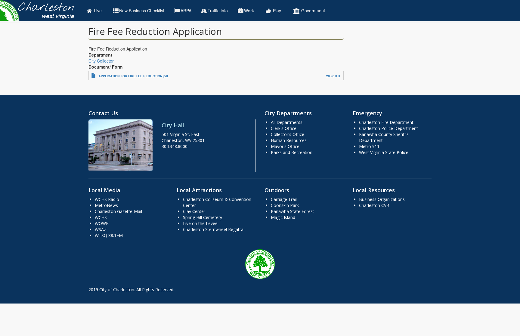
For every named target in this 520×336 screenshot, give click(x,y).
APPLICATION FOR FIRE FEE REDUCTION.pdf (133, 76)
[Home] (40, 10)
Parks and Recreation (291, 152)
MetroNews (106, 205)
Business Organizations (382, 199)
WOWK (102, 223)
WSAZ (101, 229)
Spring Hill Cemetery (202, 217)
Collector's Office (287, 134)
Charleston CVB (374, 205)
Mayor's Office (285, 146)
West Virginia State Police (383, 152)
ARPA (186, 11)
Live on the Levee (200, 223)
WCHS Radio (107, 199)
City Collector (101, 61)
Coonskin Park (285, 205)
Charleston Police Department (388, 128)
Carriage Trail (284, 199)
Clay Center (194, 211)
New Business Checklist (141, 11)
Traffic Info (218, 11)
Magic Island (283, 217)
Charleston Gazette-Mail (118, 211)
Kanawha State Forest (292, 211)
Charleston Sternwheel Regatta (213, 229)
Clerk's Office (283, 128)
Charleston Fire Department (386, 122)
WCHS (101, 217)
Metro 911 (369, 146)
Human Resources (289, 140)
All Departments (286, 122)
